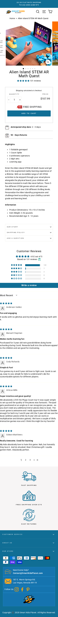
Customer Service (12, 534)
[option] (29, 3)
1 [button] (23, 69)
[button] (17, 265)
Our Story (12, 227)
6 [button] (35, 69)
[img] (6, 303)
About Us (7, 543)
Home (12, 18)
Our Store (8, 551)
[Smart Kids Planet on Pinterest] (28, 589)
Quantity (14, 94)
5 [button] (33, 69)
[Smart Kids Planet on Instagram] (16, 589)
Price (46, 94)
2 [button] (26, 69)
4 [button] (30, 69)
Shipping (19, 91)
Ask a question (15, 238)
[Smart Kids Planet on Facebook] (22, 589)
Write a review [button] (29, 285)
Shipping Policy (16, 232)
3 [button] (28, 69)
